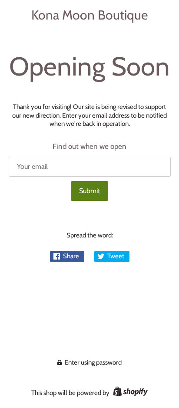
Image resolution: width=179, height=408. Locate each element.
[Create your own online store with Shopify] (129, 393)
